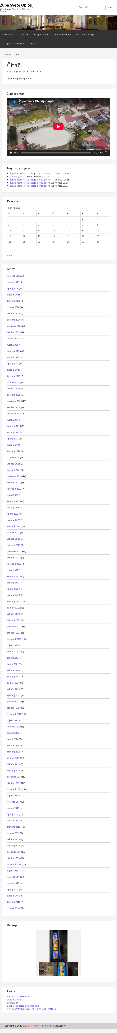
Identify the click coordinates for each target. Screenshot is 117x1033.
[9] (41, 969)
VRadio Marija (14, 999)
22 (83, 236)
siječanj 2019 (13, 845)
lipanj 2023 (12, 513)
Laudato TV (12, 1002)
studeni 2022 (14, 557)
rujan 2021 (12, 645)
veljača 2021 (13, 689)
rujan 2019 (12, 795)
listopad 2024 (14, 413)
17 (9, 236)
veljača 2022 (13, 613)
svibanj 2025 (13, 369)
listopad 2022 (14, 563)
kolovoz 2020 (14, 726)
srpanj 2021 (13, 657)
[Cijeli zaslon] (106, 152)
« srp (9, 254)
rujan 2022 (12, 570)
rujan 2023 (12, 495)
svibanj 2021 (13, 670)
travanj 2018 (13, 901)
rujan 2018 (12, 870)
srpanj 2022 (13, 582)
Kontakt (32, 43)
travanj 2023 (13, 526)
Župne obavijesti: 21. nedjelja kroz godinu (30, 173)
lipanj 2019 (12, 814)
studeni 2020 (14, 707)
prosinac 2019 (14, 776)
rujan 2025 (12, 344)
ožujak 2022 (13, 607)
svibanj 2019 (13, 820)
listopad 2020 (14, 714)
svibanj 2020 (13, 745)
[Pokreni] (10, 152)
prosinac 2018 (14, 851)
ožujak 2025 (13, 382)
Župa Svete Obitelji (17, 5)
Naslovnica (7, 34)
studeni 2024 (14, 407)
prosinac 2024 (14, 401)
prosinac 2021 (14, 626)
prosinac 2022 (14, 551)
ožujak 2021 (13, 682)
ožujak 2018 (13, 908)
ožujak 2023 (13, 532)
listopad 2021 (14, 639)
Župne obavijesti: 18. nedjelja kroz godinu (30, 185)
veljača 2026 (13, 313)
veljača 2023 (13, 538)
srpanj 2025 (13, 357)
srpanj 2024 (13, 432)
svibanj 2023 (13, 520)
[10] (65, 969)
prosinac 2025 (14, 325)
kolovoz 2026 (14, 275)
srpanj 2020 (13, 732)
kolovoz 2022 (14, 576)
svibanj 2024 (13, 444)
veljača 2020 (13, 764)
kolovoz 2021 (14, 651)
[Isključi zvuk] (101, 152)
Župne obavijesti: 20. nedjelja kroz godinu (30, 179)
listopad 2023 (14, 488)
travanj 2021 (13, 676)
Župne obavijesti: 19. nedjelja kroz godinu (30, 182)
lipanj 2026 (12, 288)
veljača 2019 (13, 839)
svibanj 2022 (13, 595)
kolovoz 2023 (14, 501)
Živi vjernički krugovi (12, 43)
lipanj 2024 (12, 438)
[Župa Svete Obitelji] (58, 22)
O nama (22, 34)
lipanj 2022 (12, 588)
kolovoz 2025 (14, 351)
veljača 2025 (13, 388)
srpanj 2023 (13, 507)
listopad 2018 (14, 864)
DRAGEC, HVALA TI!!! (20, 176)
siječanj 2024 (13, 469)
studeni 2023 (14, 482)
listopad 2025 (14, 338)
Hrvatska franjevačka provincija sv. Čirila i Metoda (31, 1008)
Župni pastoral (39, 34)
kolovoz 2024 (14, 426)
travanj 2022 (13, 601)
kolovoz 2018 (14, 876)
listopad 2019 (14, 789)
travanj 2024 (13, 451)
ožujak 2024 (13, 457)
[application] (58, 127)
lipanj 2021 (12, 664)
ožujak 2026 (13, 307)
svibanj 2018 (13, 895)
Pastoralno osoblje (84, 34)
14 (68, 230)
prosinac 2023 (14, 476)
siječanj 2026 (13, 319)
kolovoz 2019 (14, 801)
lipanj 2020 (12, 739)
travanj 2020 (13, 751)
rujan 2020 (12, 720)
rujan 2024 (12, 419)
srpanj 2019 (13, 808)
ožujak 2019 (13, 833)
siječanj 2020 (13, 770)
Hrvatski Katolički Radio (18, 996)
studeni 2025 (14, 332)
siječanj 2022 (13, 620)
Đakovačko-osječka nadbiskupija (23, 1005)
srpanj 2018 (13, 883)
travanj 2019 (13, 826)
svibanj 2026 (13, 294)
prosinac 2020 (14, 701)
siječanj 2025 (13, 394)
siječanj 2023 (13, 545)
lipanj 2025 (12, 363)
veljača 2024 (13, 463)
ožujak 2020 (13, 757)
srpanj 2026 (13, 282)
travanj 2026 (13, 300)
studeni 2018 (14, 858)
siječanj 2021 (13, 695)
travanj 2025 (13, 376)
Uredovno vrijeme (62, 34)
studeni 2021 (14, 632)
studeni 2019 (14, 783)
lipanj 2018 (12, 889)
